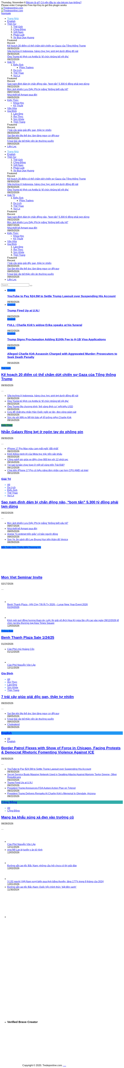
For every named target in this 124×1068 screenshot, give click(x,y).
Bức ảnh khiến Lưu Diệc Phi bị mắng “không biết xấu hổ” (37, 89)
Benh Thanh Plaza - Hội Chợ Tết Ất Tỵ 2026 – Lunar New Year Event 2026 (47, 605)
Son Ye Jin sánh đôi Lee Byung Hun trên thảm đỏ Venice (37, 539)
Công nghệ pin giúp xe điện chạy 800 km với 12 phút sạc (37, 459)
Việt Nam (18, 32)
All (8, 484)
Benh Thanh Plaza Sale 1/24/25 (27, 637)
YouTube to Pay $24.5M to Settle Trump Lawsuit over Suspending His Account (61, 296)
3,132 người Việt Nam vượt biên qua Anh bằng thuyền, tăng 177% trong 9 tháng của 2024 (55, 881)
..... (64, 1065)
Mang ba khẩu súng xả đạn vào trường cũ (37, 817)
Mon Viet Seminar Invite (21, 577)
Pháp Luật (18, 35)
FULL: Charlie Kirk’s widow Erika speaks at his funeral (44, 325)
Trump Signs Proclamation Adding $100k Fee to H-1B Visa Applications (56, 339)
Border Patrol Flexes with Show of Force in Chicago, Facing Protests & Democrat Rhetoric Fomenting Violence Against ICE (61, 750)
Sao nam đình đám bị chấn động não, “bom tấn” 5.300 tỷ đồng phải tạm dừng (48, 84)
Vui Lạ (16, 75)
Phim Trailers (26, 67)
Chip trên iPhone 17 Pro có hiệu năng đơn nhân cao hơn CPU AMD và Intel (47, 470)
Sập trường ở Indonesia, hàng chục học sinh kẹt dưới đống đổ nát (42, 51)
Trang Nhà (13, 18)
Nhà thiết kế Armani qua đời (22, 94)
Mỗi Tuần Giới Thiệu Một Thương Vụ (21, 547)
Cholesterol (13, 724)
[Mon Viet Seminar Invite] (21, 570)
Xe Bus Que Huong (23, 37)
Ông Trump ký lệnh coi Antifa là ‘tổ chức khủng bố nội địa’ (38, 56)
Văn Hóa (12, 108)
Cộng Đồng (19, 29)
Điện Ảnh (18, 65)
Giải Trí (11, 62)
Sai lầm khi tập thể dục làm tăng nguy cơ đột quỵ (33, 135)
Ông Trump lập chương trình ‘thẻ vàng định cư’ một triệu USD (40, 406)
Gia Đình (12, 111)
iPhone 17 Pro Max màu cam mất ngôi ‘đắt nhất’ (33, 448)
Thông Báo (7, 631)
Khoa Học (18, 103)
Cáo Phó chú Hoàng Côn (20, 649)
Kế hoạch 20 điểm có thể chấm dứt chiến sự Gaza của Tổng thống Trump (46, 45)
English (11, 21)
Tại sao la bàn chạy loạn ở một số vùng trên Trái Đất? (36, 465)
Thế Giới (18, 26)
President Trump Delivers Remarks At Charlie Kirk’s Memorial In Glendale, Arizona (51, 793)
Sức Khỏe (18, 119)
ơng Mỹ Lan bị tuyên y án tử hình (24, 849)
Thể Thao (18, 73)
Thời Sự (11, 24)
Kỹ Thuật (18, 105)
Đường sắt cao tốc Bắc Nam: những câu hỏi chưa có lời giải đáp (42, 865)
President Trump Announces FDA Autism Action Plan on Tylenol (41, 788)
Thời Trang (19, 122)
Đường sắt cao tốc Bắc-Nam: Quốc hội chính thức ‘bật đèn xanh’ (42, 887)
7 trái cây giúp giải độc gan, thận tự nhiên (29, 130)
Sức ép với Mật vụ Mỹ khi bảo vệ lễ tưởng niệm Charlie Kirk (39, 417)
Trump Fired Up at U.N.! (23, 310)
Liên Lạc (11, 146)
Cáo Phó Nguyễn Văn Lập (21, 665)
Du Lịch (17, 70)
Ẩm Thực (18, 116)
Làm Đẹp (18, 114)
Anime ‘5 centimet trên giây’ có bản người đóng (32, 534)
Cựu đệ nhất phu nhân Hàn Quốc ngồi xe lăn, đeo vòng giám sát (41, 412)
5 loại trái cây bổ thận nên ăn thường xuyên (30, 141)
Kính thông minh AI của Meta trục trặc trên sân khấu (34, 454)
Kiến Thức (13, 100)
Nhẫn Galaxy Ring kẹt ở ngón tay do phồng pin (42, 432)
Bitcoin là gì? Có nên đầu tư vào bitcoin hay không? (54, 2)
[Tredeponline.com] (12, 8)
